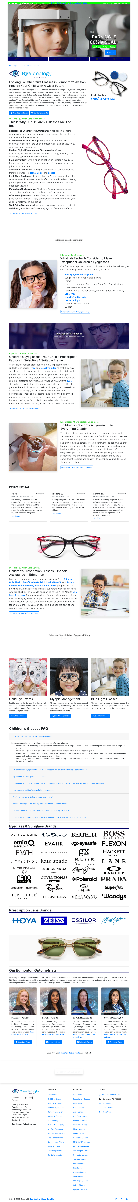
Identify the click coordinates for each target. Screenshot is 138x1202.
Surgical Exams (54, 1146)
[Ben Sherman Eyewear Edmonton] (54, 835)
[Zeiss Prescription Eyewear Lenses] (54, 920)
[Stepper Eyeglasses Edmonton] (84, 888)
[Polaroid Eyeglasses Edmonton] (84, 879)
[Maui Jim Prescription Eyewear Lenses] (114, 920)
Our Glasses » (32, 51)
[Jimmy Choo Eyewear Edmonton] (24, 861)
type (33, 368)
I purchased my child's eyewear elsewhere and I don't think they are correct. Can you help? (50, 817)
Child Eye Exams (54, 1099)
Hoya (33, 173)
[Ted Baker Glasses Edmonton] (24, 897)
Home (38, 3)
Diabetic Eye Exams (56, 1107)
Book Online (107, 1112)
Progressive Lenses (81, 1146)
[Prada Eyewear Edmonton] (114, 879)
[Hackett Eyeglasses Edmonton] (114, 852)
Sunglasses (77, 1168)
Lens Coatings (72, 300)
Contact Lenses (79, 1172)
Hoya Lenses (78, 1107)
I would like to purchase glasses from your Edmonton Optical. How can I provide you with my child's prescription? (59, 783)
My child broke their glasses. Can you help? (30, 776)
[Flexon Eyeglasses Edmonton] (114, 844)
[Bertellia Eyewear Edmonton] (84, 835)
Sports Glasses (79, 1159)
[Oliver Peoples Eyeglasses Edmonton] (54, 879)
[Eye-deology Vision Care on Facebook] (111, 1199)
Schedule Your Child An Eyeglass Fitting (24, 213)
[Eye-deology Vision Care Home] (10, 66)
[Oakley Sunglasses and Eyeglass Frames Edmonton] (114, 870)
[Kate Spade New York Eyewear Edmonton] (54, 861)
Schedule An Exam (20, 113)
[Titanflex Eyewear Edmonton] (54, 897)
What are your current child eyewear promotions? (33, 797)
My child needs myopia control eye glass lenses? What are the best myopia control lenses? (50, 770)
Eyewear (56, 3)
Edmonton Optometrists (69, 1053)
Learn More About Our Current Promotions (69, 337)
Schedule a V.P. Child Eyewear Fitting (24, 408)
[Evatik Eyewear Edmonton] (54, 844)
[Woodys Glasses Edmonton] (114, 897)
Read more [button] (16, 516)
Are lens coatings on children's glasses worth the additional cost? (40, 804)
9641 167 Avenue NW (111, 1095)
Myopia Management (56, 1133)
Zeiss (39, 173)
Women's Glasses (80, 1120)
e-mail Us (106, 1103)
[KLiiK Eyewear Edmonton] (84, 861)
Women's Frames (80, 1125)
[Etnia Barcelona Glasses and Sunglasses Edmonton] (24, 844)
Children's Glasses (31, 66)
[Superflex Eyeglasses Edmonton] (114, 888)
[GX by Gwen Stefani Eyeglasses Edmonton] (84, 852)
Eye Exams (52, 1095)
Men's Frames (78, 1133)
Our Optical (77, 1095)
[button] (18, 59)
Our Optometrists (40, 113)
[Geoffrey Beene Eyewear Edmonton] (54, 852)
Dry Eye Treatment (55, 1129)
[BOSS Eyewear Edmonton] (114, 835)
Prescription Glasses (81, 1099)
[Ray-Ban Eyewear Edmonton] (54, 888)
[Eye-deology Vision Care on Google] (126, 1199)
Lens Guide (77, 1103)
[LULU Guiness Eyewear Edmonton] (54, 870)
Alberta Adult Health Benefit (46, 582)
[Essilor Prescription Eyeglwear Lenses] (84, 920)
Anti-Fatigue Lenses (81, 1151)
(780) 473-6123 (120, 3)
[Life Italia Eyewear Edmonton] (24, 870)
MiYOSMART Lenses (81, 1142)
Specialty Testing (55, 1116)
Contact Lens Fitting (56, 1142)
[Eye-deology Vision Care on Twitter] (116, 1199)
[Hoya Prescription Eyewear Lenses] (24, 920)
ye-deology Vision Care (21, 3)
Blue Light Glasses (80, 1181)
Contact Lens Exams (56, 1112)
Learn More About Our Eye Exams (69, 243)
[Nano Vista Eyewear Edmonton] (24, 879)
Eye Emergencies (55, 1151)
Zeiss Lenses (78, 1112)
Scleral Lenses (79, 1176)
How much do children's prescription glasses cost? (33, 790)
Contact (74, 3)
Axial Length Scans (55, 1138)
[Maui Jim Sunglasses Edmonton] (84, 870)
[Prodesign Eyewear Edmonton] (24, 888)
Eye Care (46, 3)
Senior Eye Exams (55, 1103)
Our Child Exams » (18, 716)
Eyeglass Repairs (80, 1189)
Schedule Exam (23, 1042)
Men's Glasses (79, 1129)
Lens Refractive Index (76, 297)
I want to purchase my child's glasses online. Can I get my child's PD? (41, 810)
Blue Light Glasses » (101, 716)
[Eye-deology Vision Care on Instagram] (121, 1199)
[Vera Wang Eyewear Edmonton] (84, 897)
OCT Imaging (53, 1120)
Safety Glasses (79, 1185)
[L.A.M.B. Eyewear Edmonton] (114, 861)
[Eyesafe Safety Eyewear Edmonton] (84, 844)
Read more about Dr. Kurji (53, 1034)
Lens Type (70, 294)
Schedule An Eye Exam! (69, 1072)
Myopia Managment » (60, 716)
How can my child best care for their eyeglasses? (33, 736)
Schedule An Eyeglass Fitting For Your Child (76, 467)
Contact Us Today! (69, 638)
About (65, 3)
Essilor (51, 173)
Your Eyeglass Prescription (79, 274)
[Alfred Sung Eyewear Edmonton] (24, 835)
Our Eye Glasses (79, 1116)
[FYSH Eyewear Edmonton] (24, 852)
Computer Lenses (80, 1155)
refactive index (48, 368)
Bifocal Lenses (79, 1163)
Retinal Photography (56, 1125)
